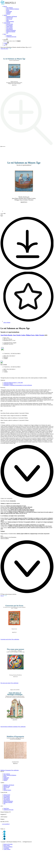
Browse (5, 6)
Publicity (8, 14)
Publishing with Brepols (11, 16)
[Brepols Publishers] (8, 4)
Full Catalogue (9, 7)
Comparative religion (8, 383)
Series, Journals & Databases (12, 8)
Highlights (8, 12)
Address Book (9, 26)
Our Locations (9, 27)
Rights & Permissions (11, 30)
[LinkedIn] (4, 839)
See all (2, 595)
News (4, 34)
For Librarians (9, 25)
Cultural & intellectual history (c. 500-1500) (13, 382)
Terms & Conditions (7, 846)
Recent (7, 10)
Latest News (9, 35)
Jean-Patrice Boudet (6, 335)
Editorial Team (9, 17)
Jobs (7, 32)
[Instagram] (4, 837)
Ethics (7, 20)
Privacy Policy (6, 845)
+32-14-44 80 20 (5, 824)
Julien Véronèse (39, 335)
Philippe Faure (30, 335)
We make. (8, 844)
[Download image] (27, 269)
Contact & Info (6, 22)
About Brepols (9, 29)
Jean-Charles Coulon (19, 335)
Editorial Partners (10, 21)
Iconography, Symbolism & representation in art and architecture (17, 385)
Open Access (9, 19)
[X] (4, 834)
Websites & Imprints (10, 31)
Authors (5, 15)
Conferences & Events (11, 36)
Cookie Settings (6, 849)
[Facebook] (4, 832)
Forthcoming (9, 11)
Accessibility (6, 848)
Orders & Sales (9, 24)
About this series (4, 48)
